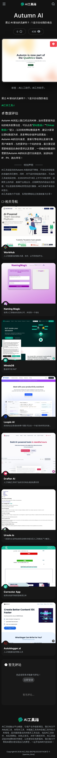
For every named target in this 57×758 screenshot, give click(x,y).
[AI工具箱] (28, 4)
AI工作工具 (7, 105)
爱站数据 (37, 125)
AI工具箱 (25, 752)
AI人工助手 (24, 87)
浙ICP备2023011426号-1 (39, 752)
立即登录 (28, 679)
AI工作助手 (38, 87)
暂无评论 (14, 665)
